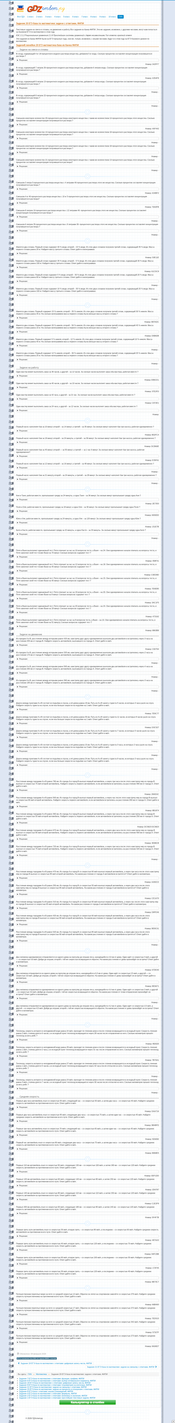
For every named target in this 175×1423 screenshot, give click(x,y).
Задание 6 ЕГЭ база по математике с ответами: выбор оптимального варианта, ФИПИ (57, 1381)
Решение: (23, 60)
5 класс (66, 17)
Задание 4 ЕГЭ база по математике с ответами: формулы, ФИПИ (48, 1394)
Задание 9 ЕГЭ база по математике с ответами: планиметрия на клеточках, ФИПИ (55, 1385)
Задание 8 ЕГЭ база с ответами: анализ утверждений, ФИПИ (46, 1391)
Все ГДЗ (21, 17)
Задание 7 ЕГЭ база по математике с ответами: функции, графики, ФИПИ (51, 1379)
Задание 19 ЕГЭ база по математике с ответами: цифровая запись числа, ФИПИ (54, 1383)
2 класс (39, 17)
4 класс (57, 17)
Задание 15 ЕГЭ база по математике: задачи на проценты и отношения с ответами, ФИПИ (59, 1389)
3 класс (48, 17)
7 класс (84, 17)
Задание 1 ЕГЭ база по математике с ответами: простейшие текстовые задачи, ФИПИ (57, 1398)
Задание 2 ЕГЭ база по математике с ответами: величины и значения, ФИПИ (53, 1396)
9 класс (103, 17)
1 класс (30, 17)
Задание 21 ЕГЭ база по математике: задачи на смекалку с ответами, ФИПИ (53, 1387)
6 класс (75, 17)
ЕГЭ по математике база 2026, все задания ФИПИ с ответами (36, 1358)
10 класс (112, 17)
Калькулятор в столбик (87, 1402)
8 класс (93, 17)
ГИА (120, 17)
